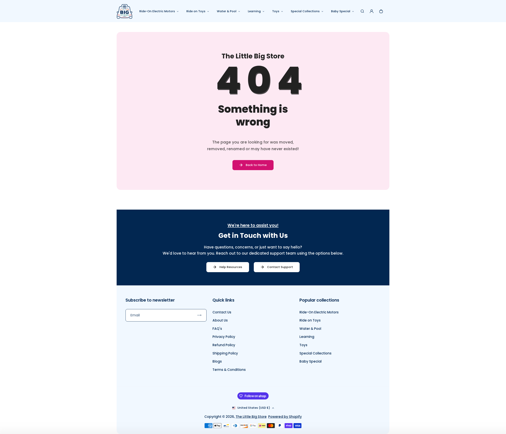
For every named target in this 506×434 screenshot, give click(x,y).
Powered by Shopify (285, 416)
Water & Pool (226, 11)
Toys (275, 11)
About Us (220, 320)
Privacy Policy (223, 336)
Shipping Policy (225, 353)
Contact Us (221, 312)
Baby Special (340, 11)
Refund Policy (223, 345)
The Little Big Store (251, 416)
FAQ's (217, 328)
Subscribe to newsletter (150, 300)
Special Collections (305, 11)
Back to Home (256, 165)
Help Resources (230, 267)
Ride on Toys (195, 11)
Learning (254, 11)
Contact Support (280, 267)
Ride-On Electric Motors (157, 11)
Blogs (217, 361)
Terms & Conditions (229, 369)
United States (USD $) (253, 408)
